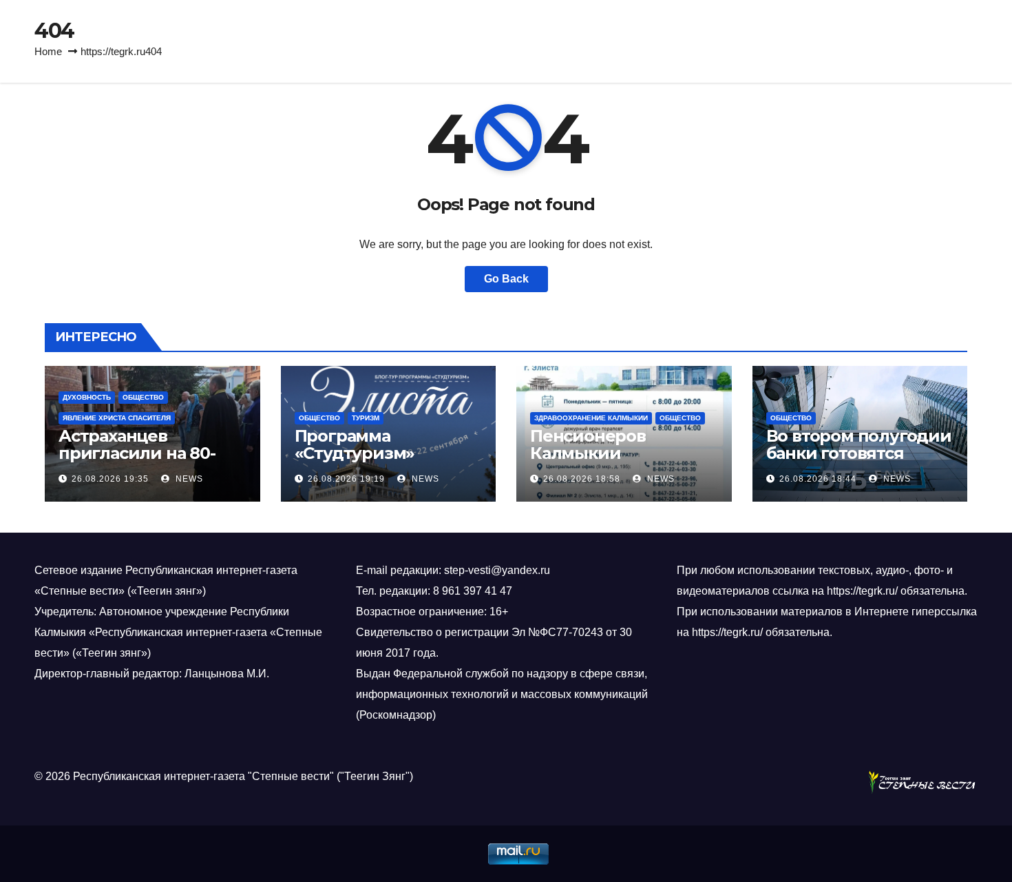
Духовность (87, 397)
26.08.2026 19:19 (346, 479)
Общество (143, 397)
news (188, 479)
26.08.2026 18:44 (817, 479)
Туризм (365, 418)
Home (48, 51)
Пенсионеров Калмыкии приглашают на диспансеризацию (609, 462)
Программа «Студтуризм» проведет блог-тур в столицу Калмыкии (381, 462)
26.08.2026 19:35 (110, 479)
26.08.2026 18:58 (581, 479)
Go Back (506, 279)
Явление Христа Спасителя (117, 418)
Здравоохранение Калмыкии (591, 418)
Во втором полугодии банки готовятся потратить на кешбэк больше (858, 462)
